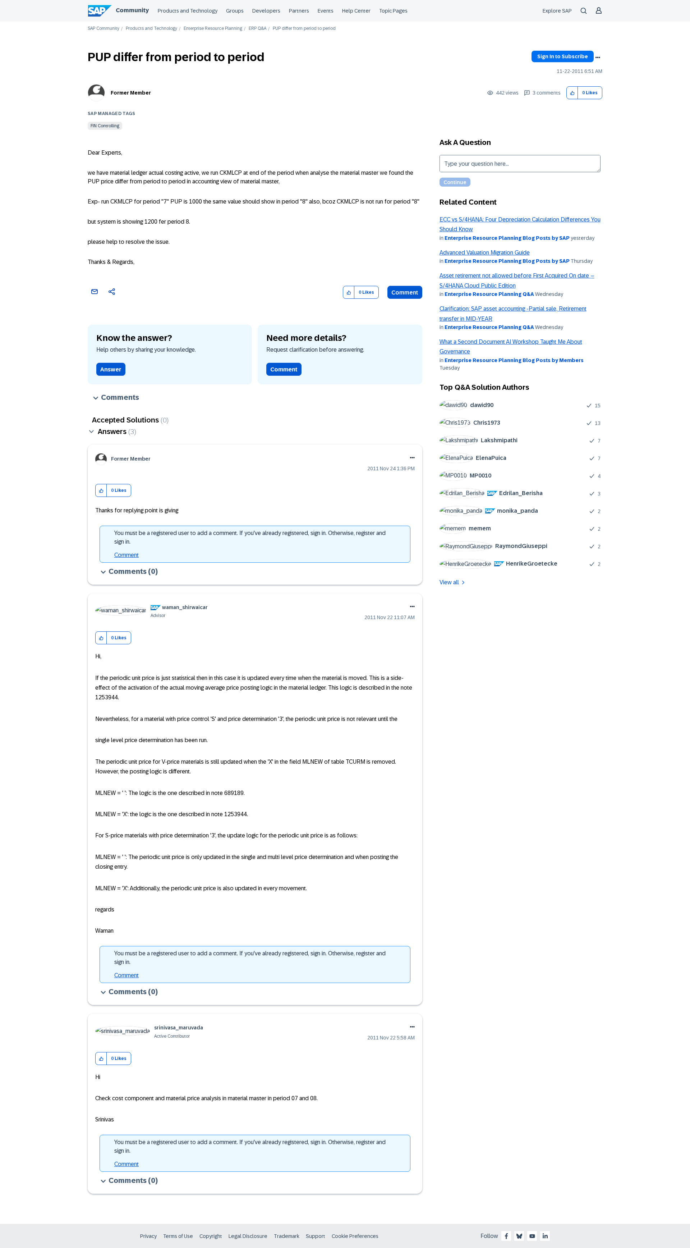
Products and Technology (187, 11)
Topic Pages (393, 11)
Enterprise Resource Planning (213, 28)
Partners (299, 11)
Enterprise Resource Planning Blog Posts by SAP (507, 238)
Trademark (286, 1236)
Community (132, 10)
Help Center (356, 11)
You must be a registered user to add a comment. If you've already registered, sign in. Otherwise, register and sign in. (250, 537)
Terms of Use (178, 1236)
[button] (572, 93)
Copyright (210, 1236)
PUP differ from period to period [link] (304, 28)
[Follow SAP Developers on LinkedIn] (545, 1236)
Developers (266, 11)
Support (315, 1236)
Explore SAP (557, 11)
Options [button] (598, 57)
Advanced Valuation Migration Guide (485, 253)
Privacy (148, 1236)
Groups (235, 11)
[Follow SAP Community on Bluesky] (519, 1236)
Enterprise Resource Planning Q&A (489, 294)
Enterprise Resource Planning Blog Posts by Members (514, 360)
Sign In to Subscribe (562, 56)
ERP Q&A (257, 28)
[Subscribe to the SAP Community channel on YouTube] (532, 1236)
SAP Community (103, 28)
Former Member (131, 93)
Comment (404, 292)
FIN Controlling (105, 125)
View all (449, 582)
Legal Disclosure (248, 1236)
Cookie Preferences (355, 1236)
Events (326, 11)
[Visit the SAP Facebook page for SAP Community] (506, 1236)
